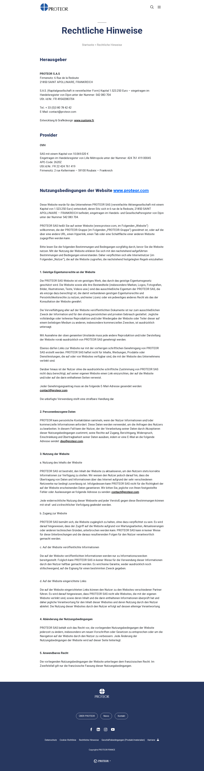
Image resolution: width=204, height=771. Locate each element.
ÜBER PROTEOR (87, 716)
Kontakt (121, 716)
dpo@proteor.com (71, 441)
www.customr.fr (84, 120)
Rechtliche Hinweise (89, 740)
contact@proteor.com (53, 390)
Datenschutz (51, 740)
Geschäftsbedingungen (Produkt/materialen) (123, 740)
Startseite (88, 45)
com (131, 190)
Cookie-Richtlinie (68, 740)
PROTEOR (103, 761)
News (106, 716)
